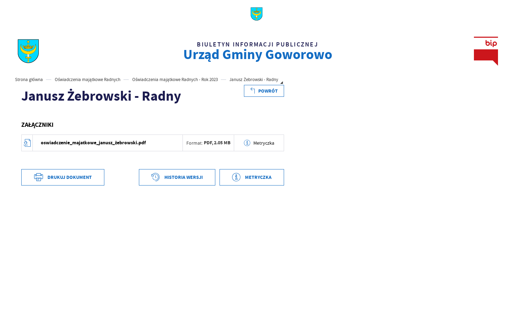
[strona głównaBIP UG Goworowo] (28, 51)
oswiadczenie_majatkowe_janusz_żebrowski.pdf (93, 142)
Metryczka (263, 143)
